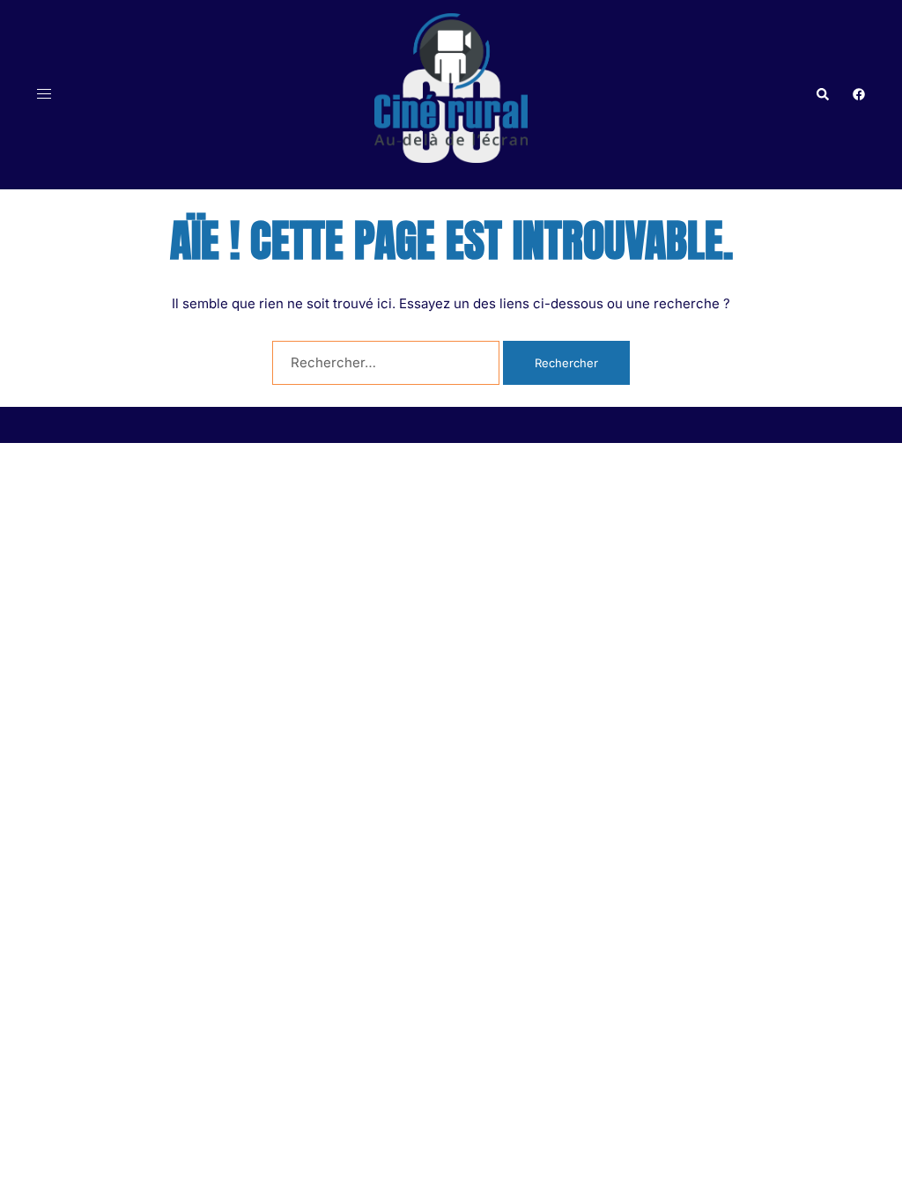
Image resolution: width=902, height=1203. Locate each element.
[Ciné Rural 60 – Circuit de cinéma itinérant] (451, 93)
